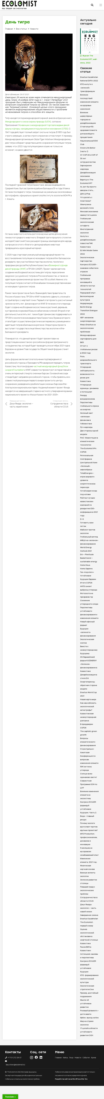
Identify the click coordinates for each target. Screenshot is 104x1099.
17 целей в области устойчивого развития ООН (89, 1031)
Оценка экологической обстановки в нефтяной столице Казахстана (89, 936)
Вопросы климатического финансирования (88, 742)
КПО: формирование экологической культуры (89, 978)
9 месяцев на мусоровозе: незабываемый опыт (89, 851)
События (86, 1057)
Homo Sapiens (86, 568)
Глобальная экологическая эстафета (87, 222)
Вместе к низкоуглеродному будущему (89, 650)
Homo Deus (85, 565)
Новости (78, 1057)
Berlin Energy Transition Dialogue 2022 (89, 310)
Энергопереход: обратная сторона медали (88, 685)
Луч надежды (86, 427)
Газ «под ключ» (87, 572)
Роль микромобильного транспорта (88, 360)
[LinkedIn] (41, 1057)
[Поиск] (92, 5)
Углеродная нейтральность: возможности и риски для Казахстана (87, 374)
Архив (93, 1057)
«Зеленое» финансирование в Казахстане (88, 667)
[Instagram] (31, 1057)
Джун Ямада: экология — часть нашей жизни (88, 908)
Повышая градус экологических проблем (87, 890)
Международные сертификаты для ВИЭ (88, 338)
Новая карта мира (88, 699)
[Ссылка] (19, 3)
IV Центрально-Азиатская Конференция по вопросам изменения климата (89, 756)
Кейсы (65, 1057)
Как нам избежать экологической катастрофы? (88, 706)
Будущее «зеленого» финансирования (88, 632)
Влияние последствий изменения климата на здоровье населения (89, 102)
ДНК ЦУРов (85, 194)
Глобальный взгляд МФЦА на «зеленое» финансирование (89, 540)
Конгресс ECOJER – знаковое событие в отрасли (89, 268)
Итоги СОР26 (86, 583)
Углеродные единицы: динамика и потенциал (89, 388)
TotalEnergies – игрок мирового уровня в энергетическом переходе (87, 480)
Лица (71, 1057)
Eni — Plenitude (87, 554)
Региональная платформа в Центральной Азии (88, 459)
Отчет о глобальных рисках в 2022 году (89, 349)
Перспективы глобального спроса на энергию (89, 406)
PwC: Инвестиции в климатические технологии (89, 441)
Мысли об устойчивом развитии (85, 1003)
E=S (82, 519)
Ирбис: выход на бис (89, 1017)
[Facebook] (36, 1057)
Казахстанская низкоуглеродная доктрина (88, 717)
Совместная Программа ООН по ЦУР (88, 784)
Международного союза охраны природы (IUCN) (28, 121)
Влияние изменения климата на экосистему (89, 795)
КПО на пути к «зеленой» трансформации (87, 87)
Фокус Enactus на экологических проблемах (88, 328)
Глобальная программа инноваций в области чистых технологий (87, 282)
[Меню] (101, 5)
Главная (58, 1057)
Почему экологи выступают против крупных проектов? (89, 826)
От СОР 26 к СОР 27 (89, 155)
